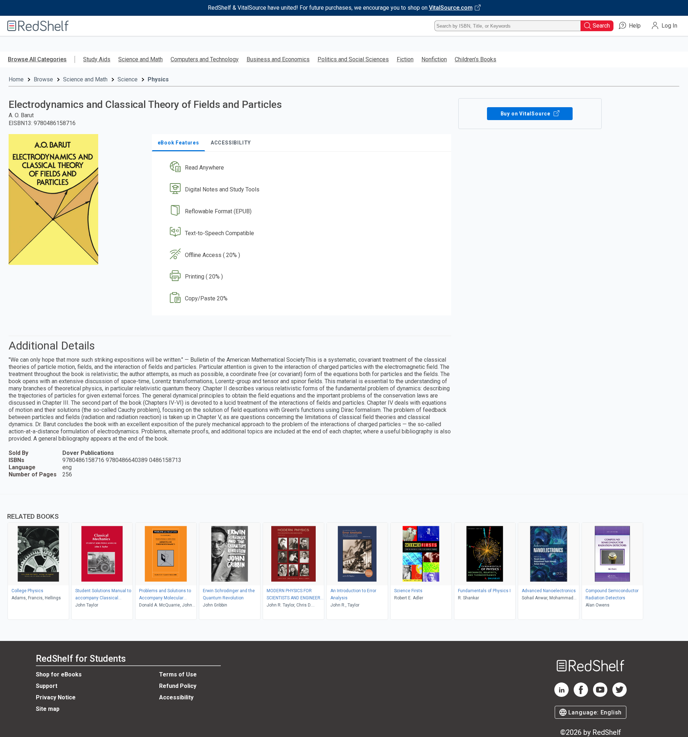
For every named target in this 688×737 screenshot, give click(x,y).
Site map (47, 708)
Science (128, 79)
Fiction (405, 59)
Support (46, 686)
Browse (43, 79)
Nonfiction (434, 59)
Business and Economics (278, 59)
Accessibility (176, 697)
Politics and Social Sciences (353, 59)
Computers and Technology (205, 59)
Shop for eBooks (59, 674)
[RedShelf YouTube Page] (600, 694)
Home (16, 79)
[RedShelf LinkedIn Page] (561, 694)
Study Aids (96, 59)
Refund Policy (177, 686)
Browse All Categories (37, 59)
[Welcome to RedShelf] (38, 26)
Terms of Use (178, 674)
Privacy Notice (56, 697)
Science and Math (140, 59)
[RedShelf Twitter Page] (619, 694)
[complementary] (344, 558)
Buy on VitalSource (526, 114)
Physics (158, 79)
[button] (303, 168)
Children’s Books (475, 59)
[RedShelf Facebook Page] (581, 694)
